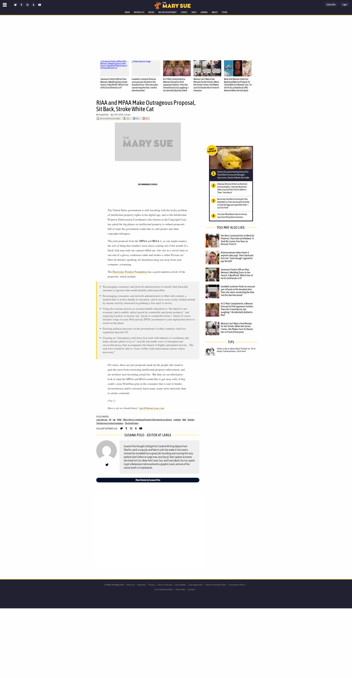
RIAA (184, 420)
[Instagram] (27, 6)
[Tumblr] (33, 6)
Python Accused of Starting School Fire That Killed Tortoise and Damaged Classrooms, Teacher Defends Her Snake (233, 175)
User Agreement (196, 585)
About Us (131, 585)
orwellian (177, 420)
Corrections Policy (237, 585)
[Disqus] (149, 529)
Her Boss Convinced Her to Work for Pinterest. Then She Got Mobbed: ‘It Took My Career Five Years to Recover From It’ (237, 240)
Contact (191, 589)
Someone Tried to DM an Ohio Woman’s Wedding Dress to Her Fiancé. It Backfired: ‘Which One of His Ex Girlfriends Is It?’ (114, 83)
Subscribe (330, 4)
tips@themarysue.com (151, 408)
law (114, 420)
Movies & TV (139, 12)
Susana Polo (104, 114)
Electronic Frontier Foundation (130, 272)
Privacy (151, 585)
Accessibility (180, 585)
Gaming (204, 12)
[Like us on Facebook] (21, 6)
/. (113, 400)
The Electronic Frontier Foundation (109, 423)
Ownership (180, 589)
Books (151, 12)
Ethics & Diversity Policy (216, 585)
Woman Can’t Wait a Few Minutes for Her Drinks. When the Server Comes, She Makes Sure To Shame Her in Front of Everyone (206, 85)
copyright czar (102, 420)
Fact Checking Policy (164, 589)
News (127, 12)
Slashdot (190, 420)
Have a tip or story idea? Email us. (233, 348)
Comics (184, 12)
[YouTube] (39, 6)
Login (344, 4)
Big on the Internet (167, 12)
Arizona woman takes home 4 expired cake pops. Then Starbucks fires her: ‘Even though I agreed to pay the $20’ (237, 257)
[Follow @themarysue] (15, 6)
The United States (132, 423)
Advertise (142, 585)
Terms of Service (165, 585)
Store (224, 12)
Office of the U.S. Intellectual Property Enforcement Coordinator (147, 420)
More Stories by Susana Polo (148, 480)
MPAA (119, 420)
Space (193, 12)
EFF (110, 420)
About (215, 12)
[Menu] (5, 5)
